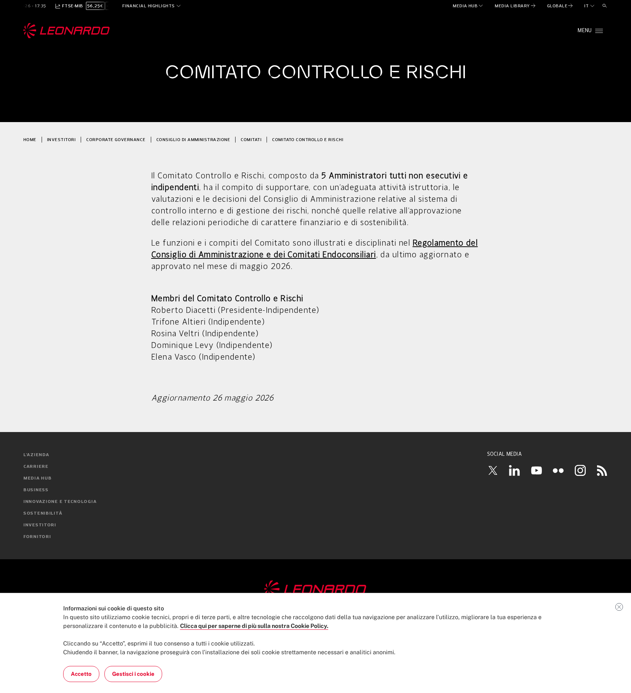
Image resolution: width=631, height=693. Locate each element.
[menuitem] (468, 5)
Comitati (251, 139)
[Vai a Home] (315, 589)
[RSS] (602, 470)
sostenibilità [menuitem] (42, 513)
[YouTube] (536, 470)
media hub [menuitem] (37, 478)
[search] (605, 5)
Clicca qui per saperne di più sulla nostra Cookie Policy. (254, 625)
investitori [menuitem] (39, 525)
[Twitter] (492, 470)
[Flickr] (558, 470)
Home (30, 139)
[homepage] (66, 30)
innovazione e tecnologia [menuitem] (59, 502)
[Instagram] (580, 470)
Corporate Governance (116, 139)
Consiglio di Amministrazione (193, 139)
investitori (61, 139)
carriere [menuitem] (36, 467)
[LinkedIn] (514, 470)
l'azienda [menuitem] (36, 455)
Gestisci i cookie (133, 674)
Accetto (81, 674)
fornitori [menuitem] (37, 537)
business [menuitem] (36, 490)
